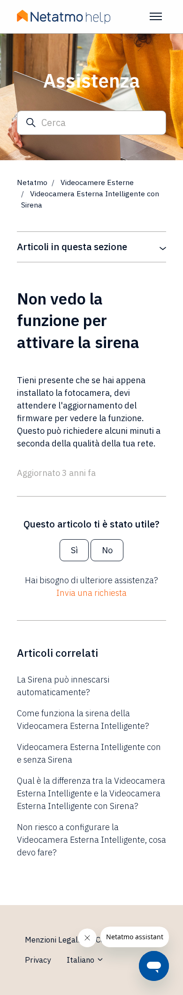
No (107, 550)
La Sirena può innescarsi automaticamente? (63, 686)
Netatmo (32, 182)
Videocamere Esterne (97, 182)
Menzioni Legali (52, 940)
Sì (74, 550)
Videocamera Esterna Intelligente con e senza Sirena (89, 753)
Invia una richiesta (91, 592)
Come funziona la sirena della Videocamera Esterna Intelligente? (83, 719)
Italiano (81, 960)
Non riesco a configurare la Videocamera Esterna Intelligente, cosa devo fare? (91, 840)
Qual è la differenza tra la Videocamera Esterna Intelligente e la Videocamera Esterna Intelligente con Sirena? (91, 793)
